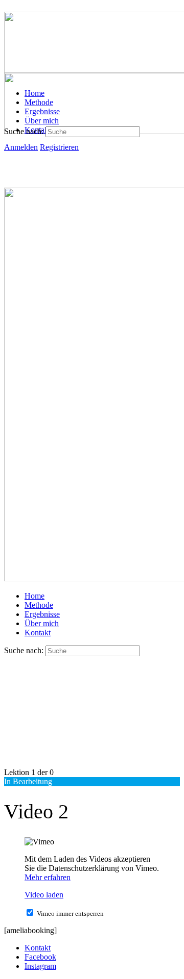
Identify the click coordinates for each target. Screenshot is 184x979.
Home (34, 595)
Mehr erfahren (48, 877)
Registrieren (59, 147)
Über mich (42, 623)
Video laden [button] (44, 894)
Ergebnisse (42, 614)
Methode (39, 605)
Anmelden (21, 147)
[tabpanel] (92, 886)
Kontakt (38, 632)
